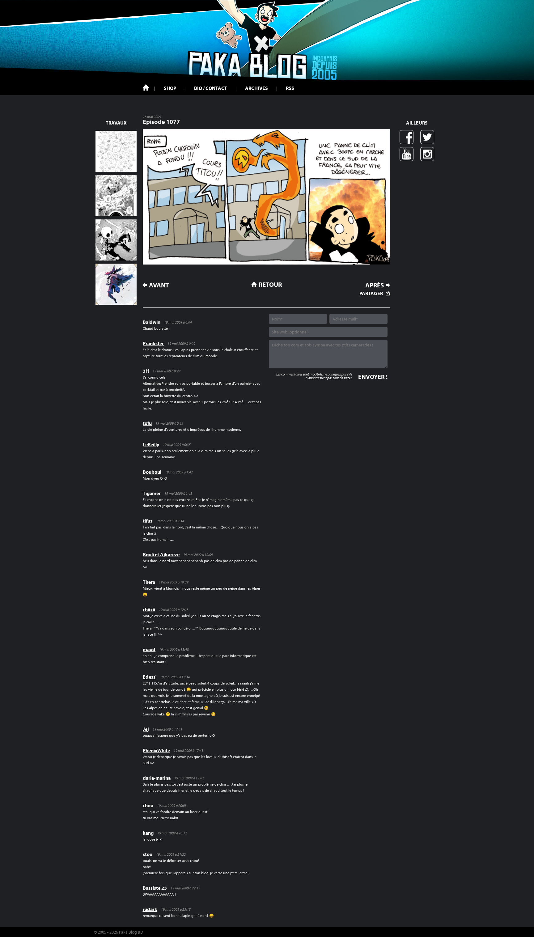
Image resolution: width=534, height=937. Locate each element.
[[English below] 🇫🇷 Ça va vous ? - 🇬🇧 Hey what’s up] (116, 151)
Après (374, 285)
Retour (270, 284)
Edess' (149, 677)
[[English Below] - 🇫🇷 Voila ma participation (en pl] (116, 284)
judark (150, 909)
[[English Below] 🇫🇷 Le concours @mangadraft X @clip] (116, 195)
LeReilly (151, 444)
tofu (147, 423)
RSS (290, 88)
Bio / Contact (210, 88)
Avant (159, 285)
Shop (170, 88)
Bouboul (152, 472)
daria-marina (157, 778)
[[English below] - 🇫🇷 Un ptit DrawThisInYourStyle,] (116, 240)
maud (149, 649)
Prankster (153, 343)
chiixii (149, 609)
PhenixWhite (156, 750)
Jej (146, 729)
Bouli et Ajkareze (161, 554)
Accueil (146, 87)
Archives (256, 88)
